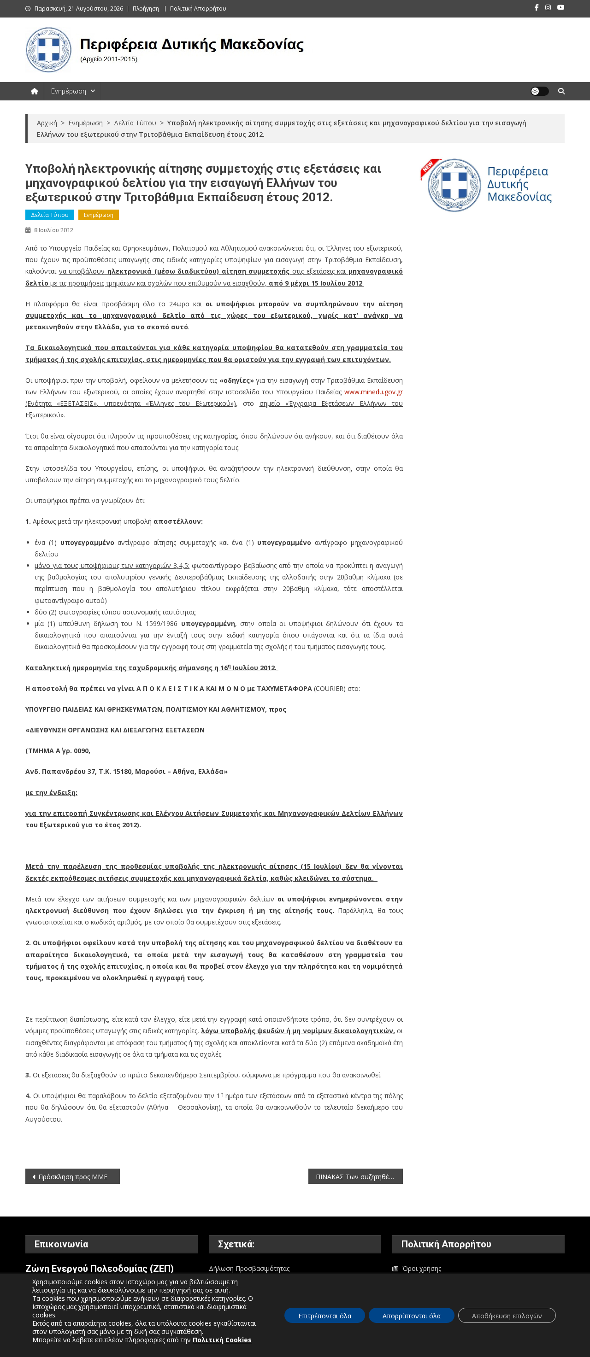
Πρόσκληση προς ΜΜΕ (72, 1176)
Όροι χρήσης (421, 1268)
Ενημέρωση (68, 91)
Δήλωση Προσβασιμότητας (249, 1268)
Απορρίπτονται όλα (412, 1315)
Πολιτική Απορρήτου (198, 8)
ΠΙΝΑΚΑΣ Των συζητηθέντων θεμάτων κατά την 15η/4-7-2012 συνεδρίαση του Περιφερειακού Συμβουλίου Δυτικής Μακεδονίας (359, 1176)
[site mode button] (540, 91)
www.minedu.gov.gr (373, 391)
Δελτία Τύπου (50, 215)
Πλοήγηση (146, 8)
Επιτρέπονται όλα (324, 1315)
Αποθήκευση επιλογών (507, 1315)
